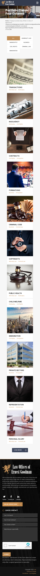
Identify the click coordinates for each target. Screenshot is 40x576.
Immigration (14, 336)
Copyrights (14, 259)
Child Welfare (15, 302)
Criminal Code (15, 225)
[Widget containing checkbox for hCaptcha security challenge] (17, 545)
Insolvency (14, 122)
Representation (16, 405)
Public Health (15, 293)
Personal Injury (16, 439)
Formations (14, 190)
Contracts (14, 156)
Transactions (15, 87)
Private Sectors (16, 370)
